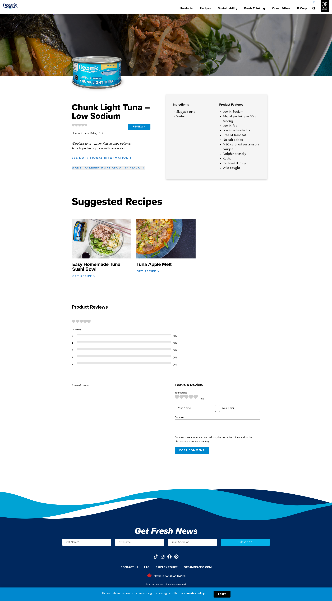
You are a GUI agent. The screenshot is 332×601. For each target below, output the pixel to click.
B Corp (302, 8)
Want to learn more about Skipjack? (107, 167)
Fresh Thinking (254, 8)
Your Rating (181, 393)
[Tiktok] (156, 556)
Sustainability (227, 8)
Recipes (205, 8)
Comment (180, 417)
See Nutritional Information (101, 158)
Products (186, 8)
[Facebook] (169, 556)
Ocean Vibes (281, 8)
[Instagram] (162, 556)
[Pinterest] (176, 556)
